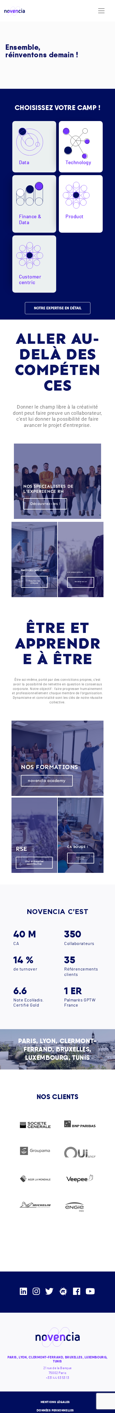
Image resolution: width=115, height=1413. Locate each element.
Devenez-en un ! (81, 582)
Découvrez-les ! (45, 503)
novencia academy (47, 780)
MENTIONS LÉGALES (55, 1402)
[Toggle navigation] (101, 10)
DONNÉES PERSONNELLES (55, 1410)
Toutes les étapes (34, 581)
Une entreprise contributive (34, 863)
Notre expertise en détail (57, 308)
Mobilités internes (80, 858)
